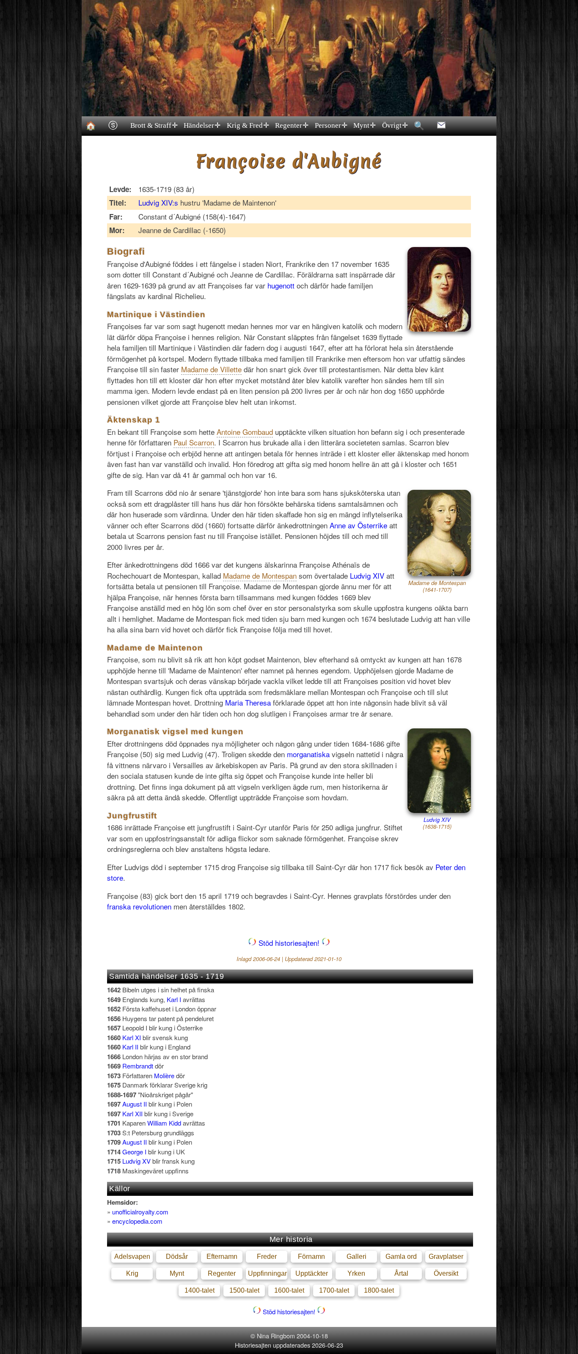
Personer (331, 125)
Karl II (130, 1046)
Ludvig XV (136, 1160)
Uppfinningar (267, 1273)
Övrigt (395, 125)
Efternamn (221, 1256)
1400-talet (199, 1290)
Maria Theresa (248, 702)
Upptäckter (311, 1273)
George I (134, 1151)
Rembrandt (137, 1065)
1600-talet (289, 1290)
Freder (267, 1256)
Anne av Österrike (358, 525)
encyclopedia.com (137, 1221)
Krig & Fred (248, 125)
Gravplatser (446, 1256)
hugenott (281, 285)
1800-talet (379, 1290)
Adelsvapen (132, 1256)
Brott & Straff (154, 125)
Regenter (291, 125)
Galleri (356, 1256)
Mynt (364, 125)
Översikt (446, 1273)
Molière (164, 1075)
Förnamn (311, 1256)
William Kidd (164, 1122)
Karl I (174, 999)
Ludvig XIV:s (158, 202)
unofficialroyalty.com (140, 1211)
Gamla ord (401, 1256)
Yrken (356, 1273)
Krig (132, 1273)
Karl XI (131, 1037)
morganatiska (308, 754)
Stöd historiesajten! (289, 942)
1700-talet (334, 1290)
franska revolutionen (139, 906)
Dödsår (177, 1256)
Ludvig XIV (367, 575)
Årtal (401, 1273)
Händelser (202, 125)
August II (134, 1103)
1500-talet (244, 1290)
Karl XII (132, 1113)
